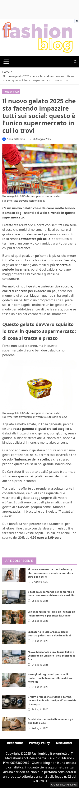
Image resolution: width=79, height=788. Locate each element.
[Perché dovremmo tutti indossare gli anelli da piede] (14, 724)
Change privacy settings (64, 784)
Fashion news (11, 92)
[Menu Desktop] (6, 61)
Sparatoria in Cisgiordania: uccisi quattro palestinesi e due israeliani (49, 633)
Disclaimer (64, 743)
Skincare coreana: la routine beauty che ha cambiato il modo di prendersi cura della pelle (50, 573)
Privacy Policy (39, 743)
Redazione (15, 743)
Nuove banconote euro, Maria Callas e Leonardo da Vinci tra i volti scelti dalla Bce (52, 655)
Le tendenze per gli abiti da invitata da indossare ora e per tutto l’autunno (51, 613)
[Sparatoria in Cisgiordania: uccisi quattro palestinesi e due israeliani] (14, 637)
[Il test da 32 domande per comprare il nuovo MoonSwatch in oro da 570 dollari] (14, 597)
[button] (75, 61)
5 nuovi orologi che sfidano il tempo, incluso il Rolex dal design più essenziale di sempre (52, 700)
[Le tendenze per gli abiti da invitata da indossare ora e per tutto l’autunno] (14, 617)
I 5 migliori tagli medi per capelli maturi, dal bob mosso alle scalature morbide (50, 678)
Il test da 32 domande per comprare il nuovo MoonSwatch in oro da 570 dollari (52, 593)
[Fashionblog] (37, 37)
